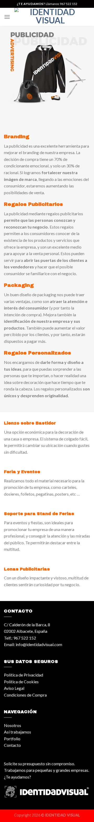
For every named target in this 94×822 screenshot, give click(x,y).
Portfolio (12, 738)
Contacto (12, 745)
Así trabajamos (17, 731)
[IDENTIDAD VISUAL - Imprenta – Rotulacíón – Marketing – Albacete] (50, 17)
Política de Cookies (21, 681)
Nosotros (12, 725)
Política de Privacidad (23, 674)
